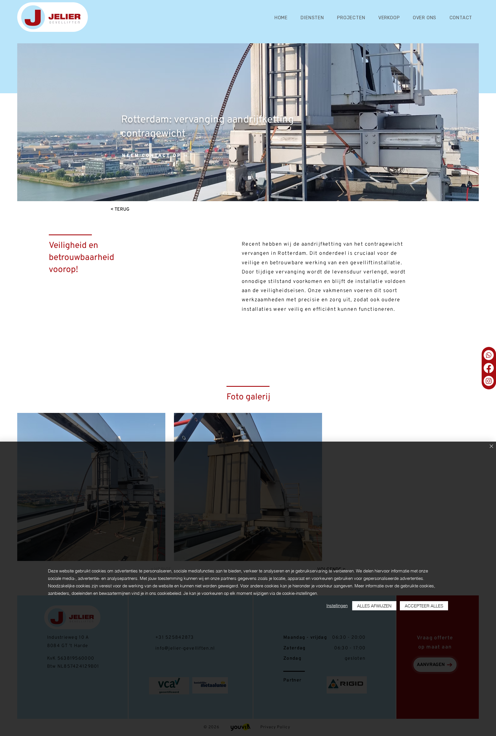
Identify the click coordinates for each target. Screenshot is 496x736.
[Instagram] (489, 381)
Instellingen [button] (337, 605)
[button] (312, 17)
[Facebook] (489, 368)
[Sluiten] (491, 446)
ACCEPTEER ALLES (424, 606)
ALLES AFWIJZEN (374, 606)
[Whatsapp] (489, 355)
